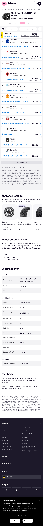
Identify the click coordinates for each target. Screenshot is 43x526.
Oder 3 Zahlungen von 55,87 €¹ (30, 36)
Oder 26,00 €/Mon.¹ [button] (7, 229)
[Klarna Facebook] (6, 489)
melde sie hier (17, 388)
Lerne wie (28, 23)
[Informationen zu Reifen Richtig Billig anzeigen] (2, 85)
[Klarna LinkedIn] (16, 489)
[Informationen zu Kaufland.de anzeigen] (2, 52)
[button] (6, 16)
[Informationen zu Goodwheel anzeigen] (2, 63)
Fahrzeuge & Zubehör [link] (23, 9)
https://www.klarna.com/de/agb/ (14, 185)
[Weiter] (39, 217)
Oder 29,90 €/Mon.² (32, 91)
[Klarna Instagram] (37, 489)
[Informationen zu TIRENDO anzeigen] (2, 140)
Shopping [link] (11, 9)
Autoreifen (23, 291)
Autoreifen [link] (38, 9)
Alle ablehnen (15, 521)
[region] (21, 511)
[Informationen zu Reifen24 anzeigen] (2, 107)
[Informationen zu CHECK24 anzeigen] (2, 41)
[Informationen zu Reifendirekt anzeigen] (2, 151)
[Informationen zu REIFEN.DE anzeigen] (2, 129)
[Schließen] (39, 500)
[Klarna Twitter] (26, 489)
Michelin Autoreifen (11, 260)
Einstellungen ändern (21, 515)
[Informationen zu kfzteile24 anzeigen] (2, 96)
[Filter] (3, 29)
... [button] (33, 9)
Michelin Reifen (9, 257)
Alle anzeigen (25, 201)
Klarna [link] (4, 9)
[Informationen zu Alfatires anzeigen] (2, 118)
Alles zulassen (28, 521)
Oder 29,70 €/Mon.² (32, 80)
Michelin (23, 286)
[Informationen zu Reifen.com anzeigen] (2, 74)
